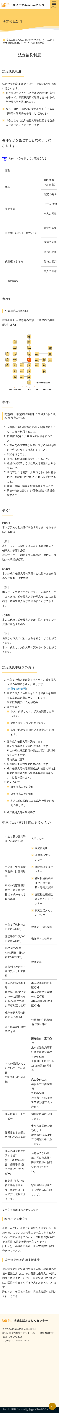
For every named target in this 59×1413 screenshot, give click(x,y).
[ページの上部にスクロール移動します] (52, 1406)
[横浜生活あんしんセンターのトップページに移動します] (30, 4)
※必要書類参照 (17, 688)
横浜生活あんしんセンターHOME (23, 39)
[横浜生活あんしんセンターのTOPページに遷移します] (31, 1320)
